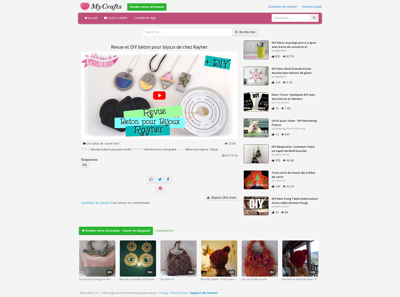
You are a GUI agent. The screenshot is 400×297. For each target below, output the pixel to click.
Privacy (163, 293)
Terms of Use (179, 293)
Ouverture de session (282, 7)
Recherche (246, 32)
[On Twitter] (159, 179)
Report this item (223, 197)
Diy (84, 165)
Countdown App (145, 18)
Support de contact (204, 293)
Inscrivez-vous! (312, 7)
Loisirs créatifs (117, 18)
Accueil (92, 18)
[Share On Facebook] (168, 179)
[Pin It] (160, 188)
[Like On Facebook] (151, 179)
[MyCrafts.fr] (101, 6)
